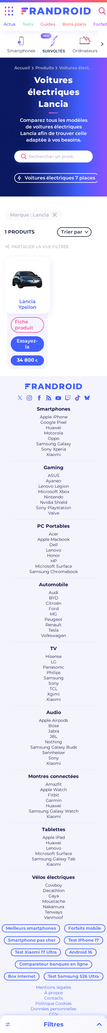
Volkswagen (53, 635)
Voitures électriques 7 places (60, 178)
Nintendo (53, 497)
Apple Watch (53, 789)
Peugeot (53, 619)
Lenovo (53, 550)
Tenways (53, 912)
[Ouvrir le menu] (9, 11)
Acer (53, 534)
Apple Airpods (53, 720)
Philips (54, 672)
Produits (44, 67)
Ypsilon (27, 307)
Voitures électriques (81, 67)
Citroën (53, 603)
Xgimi (53, 694)
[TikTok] (77, 397)
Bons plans (74, 24)
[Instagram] (29, 397)
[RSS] (48, 397)
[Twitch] (67, 397)
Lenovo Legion (53, 486)
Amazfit (53, 784)
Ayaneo (53, 481)
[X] (19, 397)
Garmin (54, 800)
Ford (54, 608)
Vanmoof (53, 917)
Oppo (53, 438)
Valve (53, 513)
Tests (28, 24)
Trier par (71, 232)
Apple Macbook (53, 539)
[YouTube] (58, 397)
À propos (53, 992)
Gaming (53, 467)
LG (53, 661)
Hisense (53, 656)
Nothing (53, 742)
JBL (53, 736)
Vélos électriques (53, 877)
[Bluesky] (87, 397)
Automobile (53, 584)
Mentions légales (53, 987)
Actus (9, 24)
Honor (53, 555)
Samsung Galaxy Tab (53, 859)
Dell (53, 544)
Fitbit (53, 795)
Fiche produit (24, 325)
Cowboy (53, 885)
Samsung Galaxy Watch (53, 811)
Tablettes (53, 829)
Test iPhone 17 (83, 940)
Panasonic (53, 667)
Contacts (53, 998)
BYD (53, 598)
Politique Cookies (53, 1003)
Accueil (22, 67)
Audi (53, 592)
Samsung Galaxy (53, 443)
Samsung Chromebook (53, 571)
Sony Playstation (53, 507)
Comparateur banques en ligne (53, 964)
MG (53, 614)
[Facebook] (39, 397)
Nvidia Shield (53, 502)
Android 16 (80, 952)
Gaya (53, 896)
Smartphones (53, 409)
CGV (53, 1014)
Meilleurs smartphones (31, 928)
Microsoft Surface (53, 566)
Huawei (53, 427)
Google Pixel (53, 422)
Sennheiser (53, 752)
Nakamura (53, 906)
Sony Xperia (53, 449)
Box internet (21, 976)
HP (54, 561)
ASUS (53, 475)
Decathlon (53, 890)
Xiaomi (53, 454)
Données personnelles (53, 1008)
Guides (47, 24)
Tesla (53, 630)
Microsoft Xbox (53, 491)
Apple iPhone (53, 417)
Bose (53, 725)
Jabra (53, 731)
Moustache (53, 901)
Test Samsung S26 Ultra (73, 976)
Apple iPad (54, 837)
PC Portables (53, 526)
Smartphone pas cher (32, 940)
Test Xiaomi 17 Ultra (36, 952)
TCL (53, 688)
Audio (53, 712)
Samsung (54, 678)
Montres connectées (53, 776)
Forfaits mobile (84, 928)
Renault (53, 624)
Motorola (53, 433)
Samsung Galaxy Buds (53, 747)
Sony (53, 683)
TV (53, 648)
